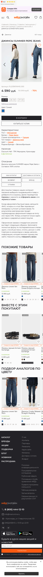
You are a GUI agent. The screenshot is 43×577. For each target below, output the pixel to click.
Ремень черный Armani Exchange (11, 349)
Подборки (7, 449)
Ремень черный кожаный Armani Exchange (28, 350)
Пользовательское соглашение (29, 472)
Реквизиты (26, 447)
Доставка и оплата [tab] (31, 175)
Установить (36, 9)
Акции (4, 445)
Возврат (25, 459)
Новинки (6, 457)
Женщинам (30, 24)
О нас (24, 437)
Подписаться (21, 550)
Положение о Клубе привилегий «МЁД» (29, 480)
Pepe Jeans (13, 135)
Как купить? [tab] (11, 175)
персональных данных (34, 554)
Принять (22, 574)
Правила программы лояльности (30, 486)
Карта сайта (26, 450)
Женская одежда (8, 26)
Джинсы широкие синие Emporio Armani (31, 287)
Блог (4, 453)
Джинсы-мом (18, 140)
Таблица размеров (9, 104)
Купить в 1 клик (21, 124)
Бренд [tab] (31, 180)
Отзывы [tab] (11, 184)
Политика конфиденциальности (30, 466)
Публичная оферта (29, 476)
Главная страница (8, 24)
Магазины (26, 453)
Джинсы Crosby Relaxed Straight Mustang (31, 412)
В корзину (21, 118)
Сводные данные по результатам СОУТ (29, 497)
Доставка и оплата (29, 456)
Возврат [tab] (11, 180)
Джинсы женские (24, 26)
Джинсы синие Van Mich (9, 287)
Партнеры (26, 443)
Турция (26, 137)
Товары (21, 24)
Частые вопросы (28, 493)
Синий (10, 142)
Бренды (5, 441)
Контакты (25, 440)
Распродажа (8, 461)
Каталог (5, 437)
